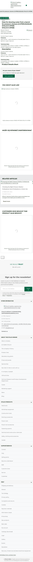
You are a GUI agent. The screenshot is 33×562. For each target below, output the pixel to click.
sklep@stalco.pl (9, 328)
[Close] (2, 257)
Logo (3, 535)
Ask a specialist (9, 76)
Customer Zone (6, 468)
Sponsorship (5, 364)
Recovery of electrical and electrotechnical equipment (16, 551)
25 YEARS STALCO (6, 344)
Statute (4, 489)
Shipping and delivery (7, 485)
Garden (3, 440)
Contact (4, 449)
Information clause (7, 512)
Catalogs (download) (7, 531)
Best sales (4, 524)
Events (3, 543)
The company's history (8, 348)
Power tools (6, 194)
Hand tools (4, 405)
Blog (3, 396)
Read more (6, 201)
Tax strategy (5, 493)
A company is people (7, 371)
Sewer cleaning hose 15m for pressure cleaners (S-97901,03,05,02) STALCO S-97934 (16, 166)
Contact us (5, 331)
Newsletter (4, 547)
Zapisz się (28, 289)
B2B (3, 465)
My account (5, 528)
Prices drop (5, 516)
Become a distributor (7, 461)
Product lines (5, 352)
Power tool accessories (8, 424)
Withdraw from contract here (8, 555)
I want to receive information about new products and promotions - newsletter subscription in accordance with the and (16, 294)
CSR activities (5, 375)
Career (3, 384)
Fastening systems (7, 428)
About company (6, 341)
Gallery (3, 539)
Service (3, 472)
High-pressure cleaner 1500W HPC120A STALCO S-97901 (16, 120)
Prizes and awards (6, 360)
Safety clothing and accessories (10, 436)
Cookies (4, 505)
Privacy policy (5, 497)
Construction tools (7, 413)
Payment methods (7, 508)
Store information (7, 301)
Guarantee (4, 476)
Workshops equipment (8, 409)
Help (2, 482)
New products (5, 520)
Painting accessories (7, 417)
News (3, 392)
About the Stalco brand (9, 337)
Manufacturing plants (7, 356)
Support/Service (6, 445)
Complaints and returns (8, 501)
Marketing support (7, 388)
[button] (28, 5)
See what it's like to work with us (10, 368)
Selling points (5, 457)
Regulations (9, 295)
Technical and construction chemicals (12, 432)
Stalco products (6, 402)
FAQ (3, 453)
